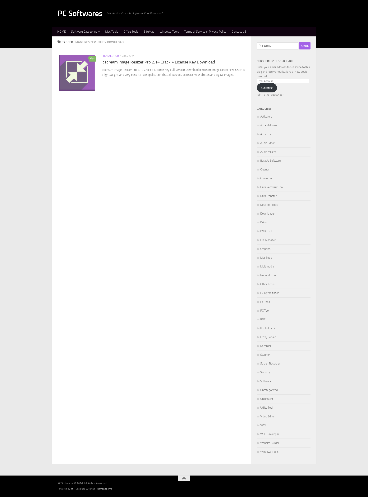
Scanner (265, 354)
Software (265, 381)
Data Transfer (268, 196)
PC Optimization (269, 293)
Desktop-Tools (269, 205)
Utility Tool (266, 407)
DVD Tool (266, 231)
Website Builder (269, 443)
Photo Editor (110, 56)
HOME (61, 31)
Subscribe (267, 88)
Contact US (239, 31)
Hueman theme (104, 488)
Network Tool (268, 275)
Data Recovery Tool (271, 187)
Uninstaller (266, 399)
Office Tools (130, 31)
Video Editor (267, 416)
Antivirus (265, 134)
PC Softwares (80, 13)
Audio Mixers (268, 152)
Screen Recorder (270, 363)
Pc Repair (265, 302)
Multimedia (267, 266)
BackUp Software (270, 160)
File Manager (268, 240)
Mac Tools (111, 31)
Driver (264, 222)
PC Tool (264, 310)
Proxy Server (268, 337)
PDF (262, 319)
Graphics (265, 249)
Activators (266, 116)
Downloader (267, 213)
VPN (263, 425)
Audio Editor (267, 143)
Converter (266, 178)
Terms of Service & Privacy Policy (205, 31)
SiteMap (149, 31)
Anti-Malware (268, 125)
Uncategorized (269, 390)
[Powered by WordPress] (72, 489)
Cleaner (264, 169)
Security (265, 372)
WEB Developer (269, 434)
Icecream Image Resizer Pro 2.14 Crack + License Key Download (158, 62)
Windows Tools (169, 31)
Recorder (265, 346)
